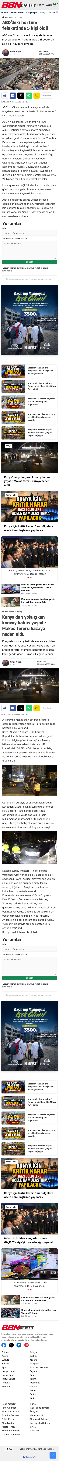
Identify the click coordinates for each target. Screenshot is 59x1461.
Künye (33, 1403)
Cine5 (33, 1426)
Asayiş (43, 12)
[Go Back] (53, 1455)
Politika (6, 1382)
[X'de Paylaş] (20, 96)
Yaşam (5, 1363)
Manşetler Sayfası (11, 1411)
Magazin (34, 1363)
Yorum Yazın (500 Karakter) (15, 238)
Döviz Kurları (8, 1419)
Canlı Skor (35, 1430)
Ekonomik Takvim (11, 1430)
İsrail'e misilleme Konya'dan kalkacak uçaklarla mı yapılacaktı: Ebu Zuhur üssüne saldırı (29, 572)
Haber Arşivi (36, 1415)
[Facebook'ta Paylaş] (13, 96)
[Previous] (13, 577)
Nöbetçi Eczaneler (11, 1434)
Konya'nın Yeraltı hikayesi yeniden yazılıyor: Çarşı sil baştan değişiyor (40, 432)
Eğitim (33, 1355)
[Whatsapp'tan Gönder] (29, 96)
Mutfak (34, 1386)
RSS (10, 1449)
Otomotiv (35, 1382)
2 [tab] (31, 577)
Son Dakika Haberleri (41, 1422)
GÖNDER (29, 262)
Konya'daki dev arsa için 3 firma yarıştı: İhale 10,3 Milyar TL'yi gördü (42, 386)
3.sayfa (5, 1359)
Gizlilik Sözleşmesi (39, 1407)
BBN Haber (9, 17)
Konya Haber (17, 12)
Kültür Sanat (8, 1378)
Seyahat (34, 1371)
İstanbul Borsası (10, 1415)
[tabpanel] (29, 558)
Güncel (4, 12)
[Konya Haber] (29, 506)
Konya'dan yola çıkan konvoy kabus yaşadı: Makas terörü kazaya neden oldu (27, 481)
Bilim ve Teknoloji (39, 1367)
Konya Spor (32, 12)
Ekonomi (6, 1386)
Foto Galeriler (9, 1407)
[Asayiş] (29, 457)
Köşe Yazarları (9, 1403)
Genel (33, 1390)
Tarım (33, 1378)
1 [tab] (28, 577)
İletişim (34, 1411)
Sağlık (33, 1375)
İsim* (5, 228)
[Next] (45, 577)
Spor (4, 1367)
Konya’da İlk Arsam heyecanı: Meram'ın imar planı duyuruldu (41, 401)
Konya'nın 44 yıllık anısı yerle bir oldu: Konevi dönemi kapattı (41, 417)
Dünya (19, 17)
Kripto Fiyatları (9, 1426)
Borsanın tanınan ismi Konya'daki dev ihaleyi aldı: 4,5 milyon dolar (40, 370)
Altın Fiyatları (8, 1422)
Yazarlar (34, 1359)
